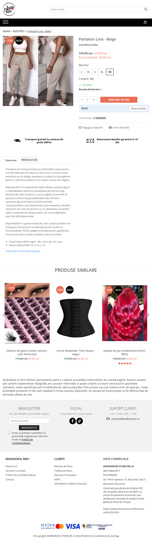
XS (109, 72)
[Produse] (6, 23)
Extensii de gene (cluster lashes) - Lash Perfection (27, 352)
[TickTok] (79, 421)
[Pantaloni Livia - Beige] (38, 71)
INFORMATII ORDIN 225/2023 (70, 483)
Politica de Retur (63, 470)
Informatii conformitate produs (23, 251)
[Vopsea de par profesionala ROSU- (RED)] (124, 313)
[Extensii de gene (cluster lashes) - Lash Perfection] (27, 313)
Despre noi (11, 466)
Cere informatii (120, 127)
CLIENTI (59, 459)
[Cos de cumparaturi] (145, 22)
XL (102, 72)
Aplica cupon (138, 108)
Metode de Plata (63, 466)
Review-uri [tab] (29, 159)
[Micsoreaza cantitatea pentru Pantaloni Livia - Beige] (81, 100)
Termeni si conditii (16, 470)
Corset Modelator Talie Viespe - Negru (76, 352)
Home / (7, 31)
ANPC (57, 479)
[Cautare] (146, 9)
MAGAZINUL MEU (17, 459)
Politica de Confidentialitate (22, 441)
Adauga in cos (118, 99)
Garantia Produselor (65, 475)
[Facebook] (72, 421)
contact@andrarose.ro (124, 419)
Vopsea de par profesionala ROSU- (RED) (124, 352)
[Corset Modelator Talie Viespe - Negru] (75, 313)
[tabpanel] (38, 71)
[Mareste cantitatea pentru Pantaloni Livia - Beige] (94, 100)
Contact (10, 479)
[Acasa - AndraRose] (21, 9)
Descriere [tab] (11, 160)
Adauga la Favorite (92, 127)
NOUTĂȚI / (20, 31)
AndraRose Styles (88, 44)
